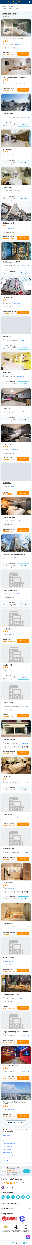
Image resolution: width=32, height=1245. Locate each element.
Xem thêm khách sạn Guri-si (16, 1122)
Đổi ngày (23, 124)
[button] (16, 7)
